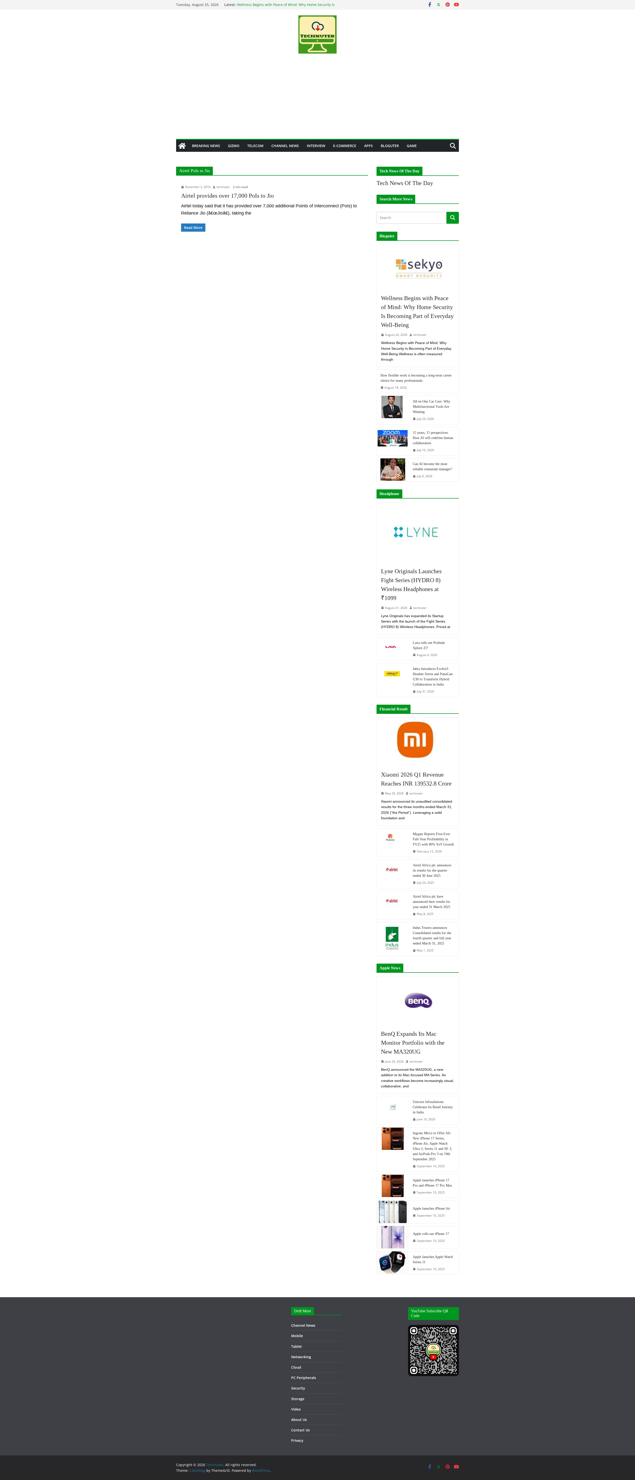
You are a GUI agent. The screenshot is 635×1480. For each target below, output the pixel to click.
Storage (297, 1398)
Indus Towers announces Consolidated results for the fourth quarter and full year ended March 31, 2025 (432, 935)
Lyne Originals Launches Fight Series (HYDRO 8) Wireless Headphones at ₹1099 (411, 584)
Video (296, 1409)
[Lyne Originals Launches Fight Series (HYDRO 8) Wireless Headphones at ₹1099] (418, 532)
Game (412, 145)
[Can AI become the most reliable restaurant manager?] (393, 469)
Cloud (296, 1367)
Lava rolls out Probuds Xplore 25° (429, 645)
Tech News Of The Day (405, 183)
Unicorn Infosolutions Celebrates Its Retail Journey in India (433, 1107)
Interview (316, 145)
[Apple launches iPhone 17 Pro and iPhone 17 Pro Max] (393, 1186)
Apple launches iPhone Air (431, 1208)
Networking (301, 1356)
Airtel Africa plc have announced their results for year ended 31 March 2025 (431, 902)
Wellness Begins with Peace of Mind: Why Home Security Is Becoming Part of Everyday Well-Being (417, 311)
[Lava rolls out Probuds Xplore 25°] (393, 648)
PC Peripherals (303, 1377)
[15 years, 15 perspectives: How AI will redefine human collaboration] (393, 441)
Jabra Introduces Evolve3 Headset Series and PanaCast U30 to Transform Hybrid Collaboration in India (433, 676)
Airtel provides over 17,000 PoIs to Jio (227, 195)
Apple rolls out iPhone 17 (431, 1234)
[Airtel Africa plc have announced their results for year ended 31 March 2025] (393, 905)
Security (298, 1388)
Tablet (296, 1346)
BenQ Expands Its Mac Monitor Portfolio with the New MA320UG (412, 1043)
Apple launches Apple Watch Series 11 (433, 1259)
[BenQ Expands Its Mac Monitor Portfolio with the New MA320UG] (418, 1000)
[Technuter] (182, 146)
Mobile (297, 1335)
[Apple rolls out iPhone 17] (393, 1237)
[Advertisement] (317, 101)
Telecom (255, 145)
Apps (368, 145)
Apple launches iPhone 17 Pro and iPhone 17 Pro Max (432, 1182)
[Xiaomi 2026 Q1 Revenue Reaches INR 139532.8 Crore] (418, 742)
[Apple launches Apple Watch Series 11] (393, 1262)
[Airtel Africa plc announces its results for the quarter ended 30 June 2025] (393, 874)
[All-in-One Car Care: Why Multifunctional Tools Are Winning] (393, 410)
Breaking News (206, 145)
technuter (223, 187)
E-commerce (344, 145)
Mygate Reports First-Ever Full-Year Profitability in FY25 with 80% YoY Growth (433, 839)
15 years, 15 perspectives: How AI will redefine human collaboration (433, 438)
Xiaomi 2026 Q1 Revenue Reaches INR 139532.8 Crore (416, 779)
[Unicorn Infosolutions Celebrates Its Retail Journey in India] (393, 1110)
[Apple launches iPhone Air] (393, 1212)
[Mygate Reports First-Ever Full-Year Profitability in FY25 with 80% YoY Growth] (393, 842)
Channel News (285, 145)
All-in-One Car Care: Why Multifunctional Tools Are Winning (431, 407)
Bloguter (390, 145)
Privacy (297, 1440)
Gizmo (233, 145)
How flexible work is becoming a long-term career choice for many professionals (416, 378)
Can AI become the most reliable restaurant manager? (432, 466)
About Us (299, 1419)
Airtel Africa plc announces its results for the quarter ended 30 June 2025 (432, 870)
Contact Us (300, 1430)
